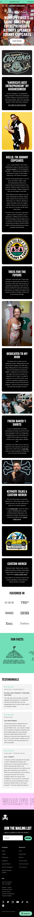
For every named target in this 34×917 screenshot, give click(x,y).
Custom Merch (6, 864)
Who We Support (7, 867)
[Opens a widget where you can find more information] (25, 913)
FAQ (20, 851)
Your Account (23, 867)
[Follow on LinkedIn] (27, 902)
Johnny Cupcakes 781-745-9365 (7, 883)
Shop (3, 851)
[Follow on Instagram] (13, 902)
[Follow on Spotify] (3, 905)
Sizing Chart (22, 854)
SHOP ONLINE (17, 41)
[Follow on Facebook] (3, 902)
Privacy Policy (23, 861)
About (4, 854)
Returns (21, 857)
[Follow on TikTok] (22, 902)
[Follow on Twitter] (8, 902)
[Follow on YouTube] (17, 902)
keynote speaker (11, 169)
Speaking (4, 861)
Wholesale (5, 857)
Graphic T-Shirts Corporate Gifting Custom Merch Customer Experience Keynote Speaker (8, 891)
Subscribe (28, 838)
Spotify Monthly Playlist (6, 871)
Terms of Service (24, 864)
